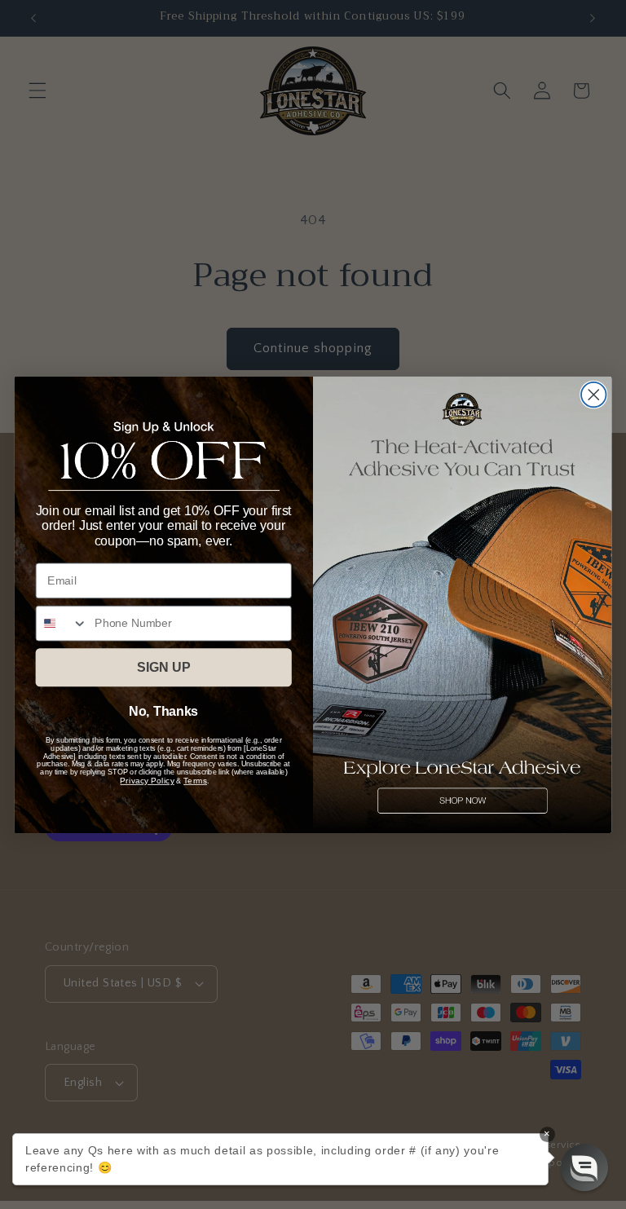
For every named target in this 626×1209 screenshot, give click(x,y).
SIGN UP (163, 667)
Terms (195, 780)
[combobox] (62, 623)
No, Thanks (163, 711)
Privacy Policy (147, 780)
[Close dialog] (593, 394)
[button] (584, 1167)
